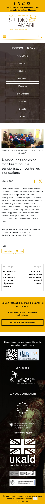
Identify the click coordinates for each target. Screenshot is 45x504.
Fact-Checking (22, 94)
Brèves (22, 63)
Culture (22, 71)
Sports (22, 116)
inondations (7, 251)
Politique (22, 101)
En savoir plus (22, 501)
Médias (19, 251)
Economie (22, 79)
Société (22, 109)
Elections (22, 86)
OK (35, 499)
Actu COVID (22, 56)
